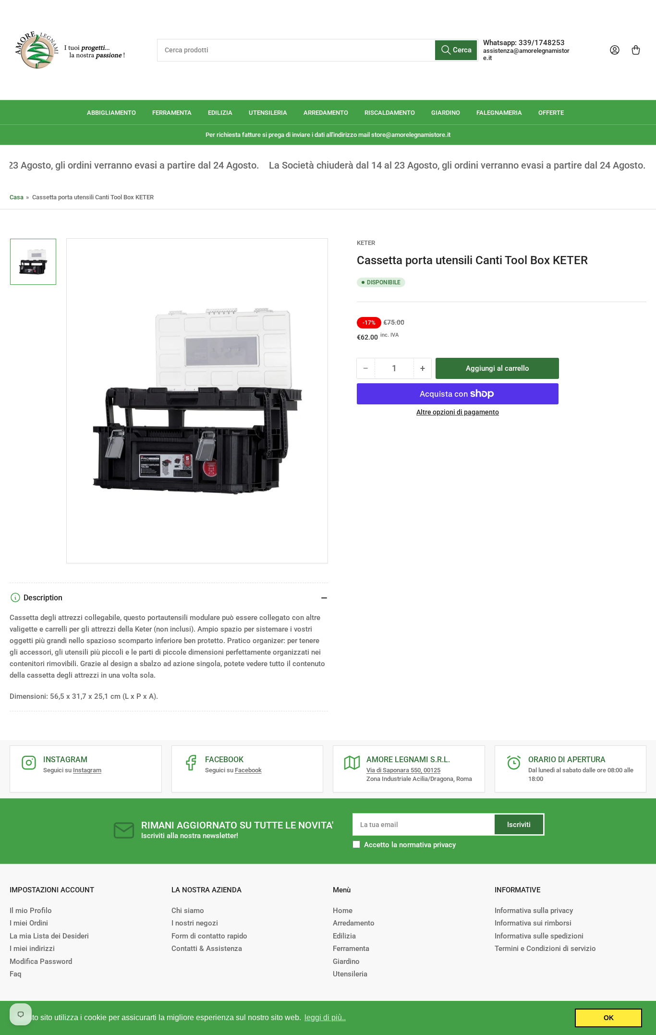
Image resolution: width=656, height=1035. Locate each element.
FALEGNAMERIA (499, 112)
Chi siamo (187, 910)
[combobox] (318, 50)
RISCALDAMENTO (389, 112)
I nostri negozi (194, 923)
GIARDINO (445, 112)
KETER (366, 242)
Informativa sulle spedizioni (539, 936)
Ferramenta (351, 948)
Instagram (87, 770)
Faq (15, 974)
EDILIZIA (220, 112)
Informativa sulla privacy (534, 910)
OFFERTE (551, 112)
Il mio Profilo (31, 910)
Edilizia (344, 936)
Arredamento (354, 923)
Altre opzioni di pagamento (457, 412)
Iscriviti (519, 824)
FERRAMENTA (172, 112)
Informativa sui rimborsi (533, 923)
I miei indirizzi (32, 948)
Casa (17, 197)
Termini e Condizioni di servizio (545, 948)
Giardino (346, 961)
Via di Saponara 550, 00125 (403, 770)
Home (342, 910)
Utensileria (350, 974)
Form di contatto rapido (209, 936)
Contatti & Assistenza (206, 948)
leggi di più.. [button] (325, 1017)
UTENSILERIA (268, 112)
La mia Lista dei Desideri (49, 936)
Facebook (248, 770)
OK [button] (609, 1018)
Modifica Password (41, 961)
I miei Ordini (29, 923)
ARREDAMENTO (326, 112)
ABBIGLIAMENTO (111, 112)
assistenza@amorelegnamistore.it (526, 54)
